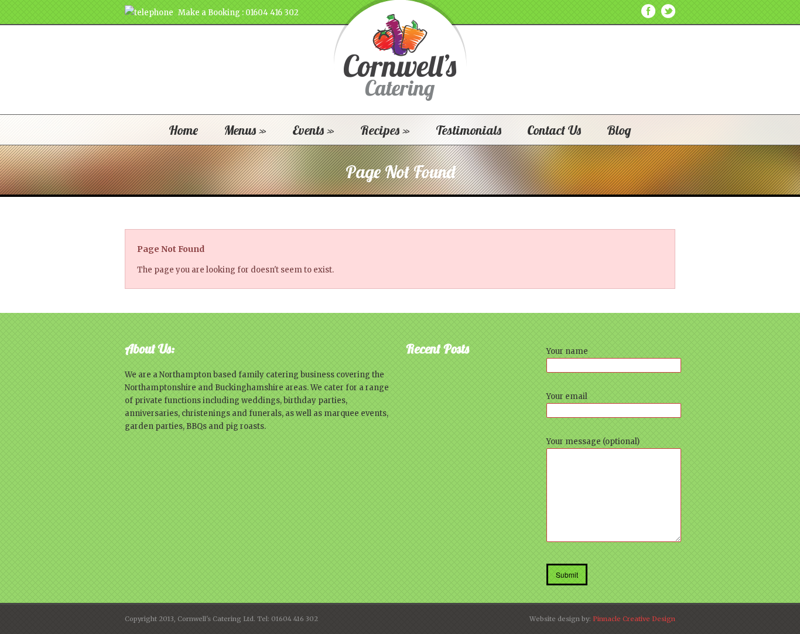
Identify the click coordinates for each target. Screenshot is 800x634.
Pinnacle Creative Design (634, 619)
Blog (619, 130)
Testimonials (468, 130)
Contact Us (554, 130)
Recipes (385, 130)
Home (183, 130)
